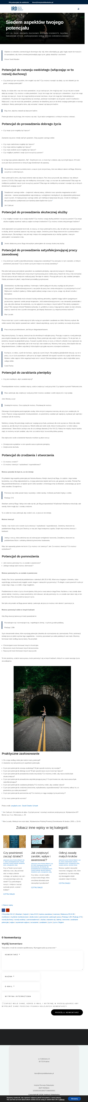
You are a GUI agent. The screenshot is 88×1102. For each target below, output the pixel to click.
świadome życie (14, 36)
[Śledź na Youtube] (7, 910)
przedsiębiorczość (14, 862)
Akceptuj (74, 1099)
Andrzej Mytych (17, 860)
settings (61, 1099)
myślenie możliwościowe (19, 917)
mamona (56, 914)
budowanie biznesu (43, 865)
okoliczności (34, 917)
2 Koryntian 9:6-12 (8, 914)
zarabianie (43, 922)
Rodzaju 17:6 (77, 917)
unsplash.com (16, 806)
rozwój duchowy (29, 33)
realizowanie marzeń (71, 862)
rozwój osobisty (49, 33)
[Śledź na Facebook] (3, 910)
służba (64, 33)
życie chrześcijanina (57, 36)
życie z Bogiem (58, 922)
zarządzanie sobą (34, 36)
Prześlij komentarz (67, 1012)
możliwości (6, 917)
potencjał (52, 917)
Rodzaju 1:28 (66, 917)
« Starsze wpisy (7, 905)
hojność (26, 914)
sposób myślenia (46, 870)
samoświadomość (33, 919)
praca (59, 917)
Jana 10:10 (34, 914)
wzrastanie (34, 922)
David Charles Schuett (30, 806)
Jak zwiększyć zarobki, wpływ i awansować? (41, 856)
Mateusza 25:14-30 (67, 914)
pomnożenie (44, 917)
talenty (59, 919)
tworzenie (66, 919)
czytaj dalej (9, 894)
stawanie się (51, 919)
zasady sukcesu (63, 865)
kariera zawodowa (45, 914)
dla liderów (43, 867)
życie (50, 922)
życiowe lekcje (73, 865)
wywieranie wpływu (22, 922)
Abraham (19, 914)
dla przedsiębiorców (40, 867)
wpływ (12, 922)
